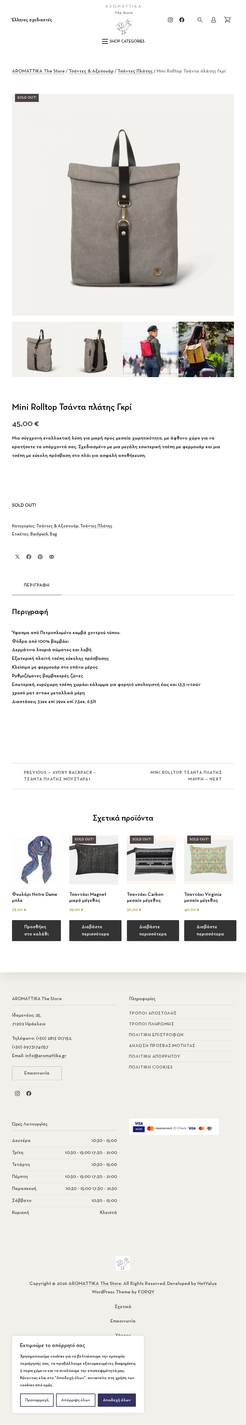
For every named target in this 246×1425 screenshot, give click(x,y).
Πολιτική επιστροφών (156, 1035)
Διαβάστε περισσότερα (95, 931)
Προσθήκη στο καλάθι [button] (36, 931)
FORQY (146, 1292)
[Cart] (227, 20)
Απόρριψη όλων (75, 1400)
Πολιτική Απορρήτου (154, 1056)
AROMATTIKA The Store (38, 71)
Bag (53, 534)
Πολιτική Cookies (151, 1067)
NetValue (207, 1283)
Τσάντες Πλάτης (135, 71)
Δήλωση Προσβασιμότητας (162, 1046)
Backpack (39, 534)
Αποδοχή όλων (117, 1400)
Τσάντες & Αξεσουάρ (91, 71)
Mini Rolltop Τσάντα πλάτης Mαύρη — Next (186, 776)
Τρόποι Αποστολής (153, 1013)
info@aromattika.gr (45, 1056)
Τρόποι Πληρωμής (151, 1024)
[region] (78, 1374)
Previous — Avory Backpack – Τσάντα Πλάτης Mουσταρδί (60, 776)
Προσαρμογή (37, 1400)
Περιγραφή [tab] (37, 585)
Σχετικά (123, 1306)
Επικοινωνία (37, 1073)
